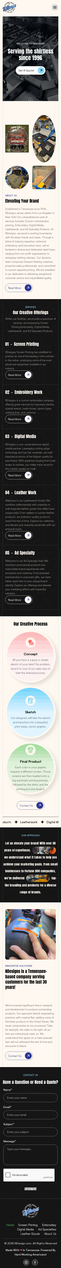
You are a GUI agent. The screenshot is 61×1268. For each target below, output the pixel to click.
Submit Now (30, 1189)
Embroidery (49, 1225)
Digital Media (25, 1229)
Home (10, 1225)
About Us (50, 1234)
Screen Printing (28, 1225)
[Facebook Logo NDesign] (35, 1262)
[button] (55, 7)
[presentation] (29, 1175)
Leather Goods (30, 1234)
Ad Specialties (47, 1229)
